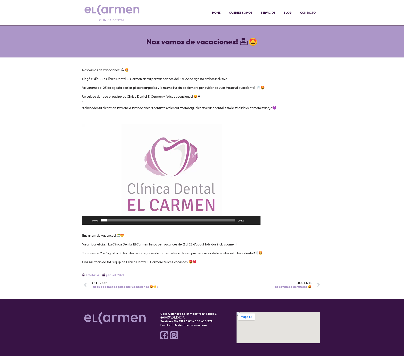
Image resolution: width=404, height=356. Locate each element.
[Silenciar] (248, 220)
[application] (171, 174)
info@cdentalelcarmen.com (188, 325)
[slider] (168, 220)
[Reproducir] (87, 220)
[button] (171, 174)
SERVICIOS (268, 12)
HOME (216, 12)
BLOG (288, 12)
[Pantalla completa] (255, 220)
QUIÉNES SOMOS (240, 12)
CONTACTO (308, 12)
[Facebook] (164, 335)
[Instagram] (174, 335)
